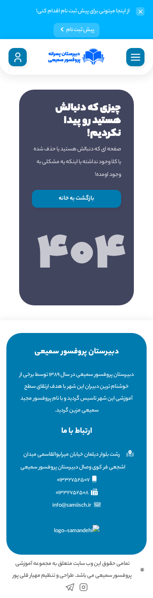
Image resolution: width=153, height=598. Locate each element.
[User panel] (17, 57)
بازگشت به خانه (76, 198)
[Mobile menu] (135, 57)
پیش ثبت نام (80, 29)
